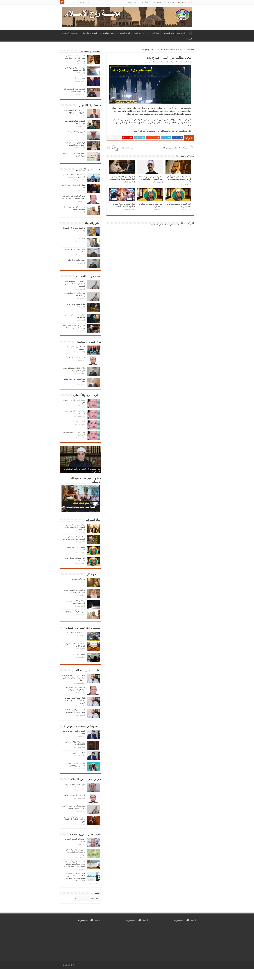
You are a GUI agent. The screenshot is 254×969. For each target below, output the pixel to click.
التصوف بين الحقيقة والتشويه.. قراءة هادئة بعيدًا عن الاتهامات (122, 177)
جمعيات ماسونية (108, 33)
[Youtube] (84, 2)
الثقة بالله (81, 239)
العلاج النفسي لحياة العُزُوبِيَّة (75, 357)
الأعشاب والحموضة (78, 422)
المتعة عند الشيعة (79, 654)
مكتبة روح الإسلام (70, 33)
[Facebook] (86, 2)
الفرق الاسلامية (124, 33)
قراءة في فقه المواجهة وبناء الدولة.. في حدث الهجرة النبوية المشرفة (74, 283)
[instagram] (78, 2)
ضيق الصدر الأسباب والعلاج (75, 611)
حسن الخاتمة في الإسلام (76, 260)
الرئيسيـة (190, 33)
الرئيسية (171, 2)
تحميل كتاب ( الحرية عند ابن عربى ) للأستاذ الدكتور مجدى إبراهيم (75, 852)
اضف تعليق (148, 62)
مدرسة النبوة (139, 33)
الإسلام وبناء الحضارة (89, 33)
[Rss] (88, 2)
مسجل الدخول (163, 225)
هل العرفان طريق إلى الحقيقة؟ (74, 228)
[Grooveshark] (81, 2)
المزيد (190, 39)
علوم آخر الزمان (144, 2)
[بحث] (62, 2)
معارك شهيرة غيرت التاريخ (76, 304)
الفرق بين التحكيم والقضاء (76, 132)
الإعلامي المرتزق (79, 753)
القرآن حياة (181, 33)
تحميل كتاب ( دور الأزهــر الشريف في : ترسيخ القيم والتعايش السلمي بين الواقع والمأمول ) (73, 864)
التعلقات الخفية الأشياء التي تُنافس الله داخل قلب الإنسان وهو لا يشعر (74, 58)
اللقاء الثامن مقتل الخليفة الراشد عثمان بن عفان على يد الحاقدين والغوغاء (73, 677)
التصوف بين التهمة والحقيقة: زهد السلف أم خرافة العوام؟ (151, 177)
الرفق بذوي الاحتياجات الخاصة (74, 795)
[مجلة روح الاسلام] (127, 17)
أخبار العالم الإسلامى (158, 2)
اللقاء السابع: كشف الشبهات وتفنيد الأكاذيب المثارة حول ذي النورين (74, 700)
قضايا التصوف (154, 33)
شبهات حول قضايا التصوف (174, 49)
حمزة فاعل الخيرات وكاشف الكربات (123, 148)
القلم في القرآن (79, 78)
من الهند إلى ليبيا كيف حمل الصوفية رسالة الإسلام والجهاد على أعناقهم (74, 527)
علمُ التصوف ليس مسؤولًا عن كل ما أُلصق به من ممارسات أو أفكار (178, 178)
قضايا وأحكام (132, 2)
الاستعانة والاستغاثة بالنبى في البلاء (175, 147)
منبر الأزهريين (168, 33)
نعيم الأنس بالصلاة (78, 579)
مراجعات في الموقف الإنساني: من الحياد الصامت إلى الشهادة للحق (74, 819)
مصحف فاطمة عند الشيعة (76, 633)
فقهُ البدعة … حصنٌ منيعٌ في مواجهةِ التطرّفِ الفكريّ (123, 205)
